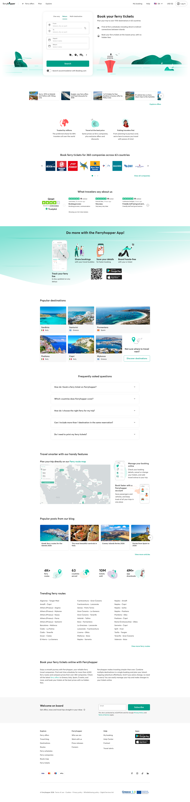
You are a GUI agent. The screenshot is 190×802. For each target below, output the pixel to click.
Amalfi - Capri (46, 604)
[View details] (84, 709)
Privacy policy (77, 792)
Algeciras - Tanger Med (49, 601)
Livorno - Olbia (83, 632)
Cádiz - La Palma (47, 629)
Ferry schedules (46, 751)
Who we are (76, 735)
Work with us (77, 739)
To (53, 29)
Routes (43, 747)
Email (102, 706)
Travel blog (44, 739)
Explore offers (155, 104)
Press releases (77, 743)
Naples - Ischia (120, 608)
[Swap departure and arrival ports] (85, 28)
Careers (75, 747)
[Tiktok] (142, 773)
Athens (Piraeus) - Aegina (50, 608)
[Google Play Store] (114, 270)
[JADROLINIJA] (139, 166)
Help (148, 4)
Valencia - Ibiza (120, 639)
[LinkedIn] (148, 773)
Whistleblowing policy (91, 792)
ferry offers (55, 677)
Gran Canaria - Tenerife (87, 615)
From (54, 23)
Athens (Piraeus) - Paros (49, 618)
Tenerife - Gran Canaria (124, 636)
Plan (40, 4)
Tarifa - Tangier (120, 632)
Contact (106, 743)
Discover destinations (137, 358)
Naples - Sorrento (84, 639)
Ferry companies (46, 755)
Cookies (68, 792)
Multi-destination (76, 16)
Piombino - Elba (120, 615)
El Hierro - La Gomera (49, 639)
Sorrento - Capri (121, 625)
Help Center (108, 739)
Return (64, 16)
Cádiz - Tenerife (46, 632)
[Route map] (75, 484)
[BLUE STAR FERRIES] (95, 166)
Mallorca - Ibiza (83, 636)
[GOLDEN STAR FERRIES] (84, 166)
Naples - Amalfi (120, 601)
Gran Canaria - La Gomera (88, 611)
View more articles (142, 554)
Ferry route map (78, 461)
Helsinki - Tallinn (83, 618)
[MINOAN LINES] (61, 166)
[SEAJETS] (50, 166)
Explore (49, 4)
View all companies (142, 176)
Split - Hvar (119, 629)
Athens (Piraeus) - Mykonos (51, 611)
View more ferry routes (140, 646)
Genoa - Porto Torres (85, 608)
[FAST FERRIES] (73, 166)
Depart (55, 38)
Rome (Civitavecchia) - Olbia (126, 622)
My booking (137, 4)
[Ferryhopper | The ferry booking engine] (9, 3)
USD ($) (170, 4)
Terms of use (59, 792)
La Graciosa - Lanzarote (87, 625)
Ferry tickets (45, 763)
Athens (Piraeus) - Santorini (51, 622)
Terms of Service (104, 715)
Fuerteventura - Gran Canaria (89, 601)
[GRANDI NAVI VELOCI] (128, 166)
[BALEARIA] (117, 166)
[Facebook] (132, 773)
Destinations (45, 743)
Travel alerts (108, 748)
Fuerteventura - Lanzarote (88, 604)
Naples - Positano (121, 611)
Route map (44, 759)
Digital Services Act (107, 792)
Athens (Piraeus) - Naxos (50, 615)
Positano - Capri (121, 618)
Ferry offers (29, 4)
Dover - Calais (46, 636)
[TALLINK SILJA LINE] (106, 166)
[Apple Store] (114, 277)
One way (56, 16)
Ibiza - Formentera (84, 622)
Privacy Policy (139, 713)
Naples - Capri (120, 604)
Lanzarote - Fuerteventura (88, 629)
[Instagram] (137, 773)
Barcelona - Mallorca (48, 625)
